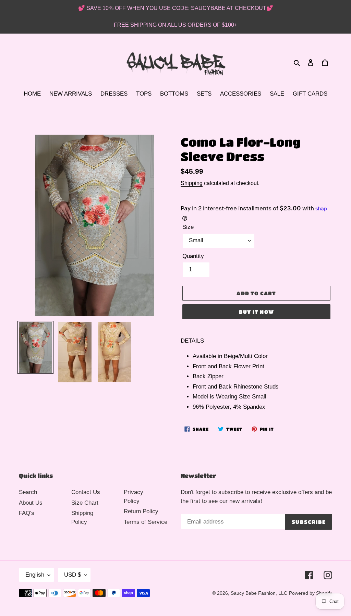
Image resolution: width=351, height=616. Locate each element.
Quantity (193, 256)
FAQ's (26, 513)
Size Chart (84, 503)
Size (188, 227)
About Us (31, 503)
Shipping (192, 183)
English (34, 574)
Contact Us (85, 492)
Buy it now (256, 312)
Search (28, 492)
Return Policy (141, 511)
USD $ (72, 574)
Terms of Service (145, 522)
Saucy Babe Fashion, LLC (259, 593)
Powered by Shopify (310, 593)
